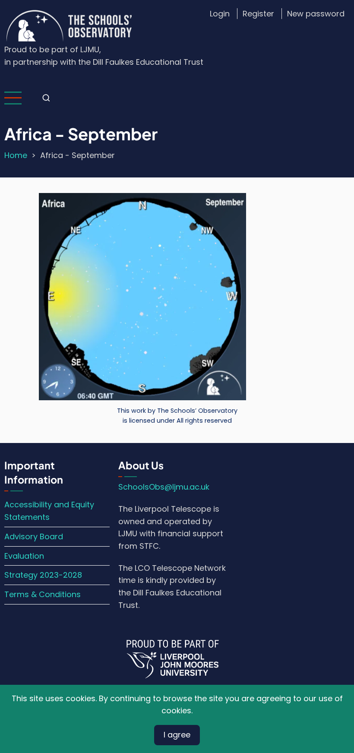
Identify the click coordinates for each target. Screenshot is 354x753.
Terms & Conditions (42, 594)
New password (316, 13)
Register (258, 13)
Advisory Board (33, 536)
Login (220, 13)
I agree (177, 734)
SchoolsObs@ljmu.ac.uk (163, 486)
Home (15, 155)
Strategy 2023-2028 (43, 574)
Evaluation (24, 556)
